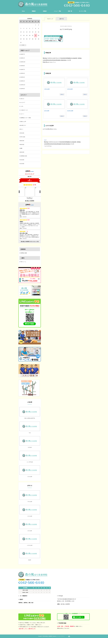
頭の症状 (22, 159)
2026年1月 (22, 58)
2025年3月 (22, 77)
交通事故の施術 (23, 252)
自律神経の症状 (23, 155)
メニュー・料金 (57, 11)
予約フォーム (23, 261)
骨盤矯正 (34, 11)
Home (23, 11)
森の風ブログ (23, 125)
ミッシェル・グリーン (60, 636)
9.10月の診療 (70, 110)
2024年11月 (22, 84)
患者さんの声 (23, 121)
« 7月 (23, 45)
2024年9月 (22, 88)
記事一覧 (62, 18)
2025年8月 (22, 65)
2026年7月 (22, 54)
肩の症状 (22, 133)
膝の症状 (22, 152)
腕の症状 (22, 140)
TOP (45, 139)
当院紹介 (45, 11)
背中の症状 (22, 136)
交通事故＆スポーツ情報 (25, 117)
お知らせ (62, 94)
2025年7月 (22, 69)
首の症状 (22, 163)
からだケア (22, 102)
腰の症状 (22, 144)
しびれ (21, 106)
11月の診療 (46, 110)
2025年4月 (22, 73)
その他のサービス (24, 110)
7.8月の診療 (47, 89)
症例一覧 (70, 11)
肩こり (21, 129)
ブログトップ (50, 18)
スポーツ (22, 113)
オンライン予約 (82, 11)
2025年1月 (22, 80)
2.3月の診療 (70, 89)
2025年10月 (22, 61)
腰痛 (21, 148)
